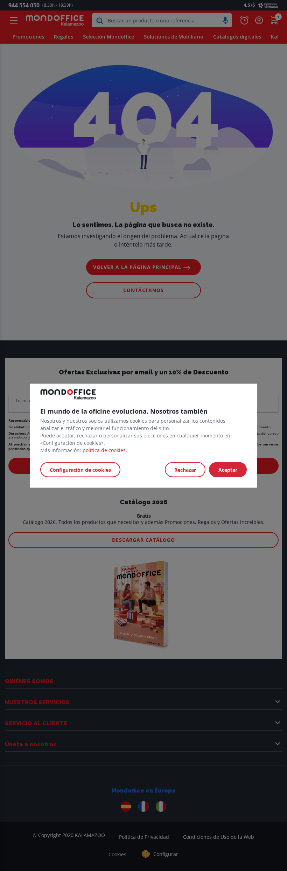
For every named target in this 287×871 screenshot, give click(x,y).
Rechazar (185, 469)
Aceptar (227, 469)
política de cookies (104, 450)
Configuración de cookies (80, 469)
